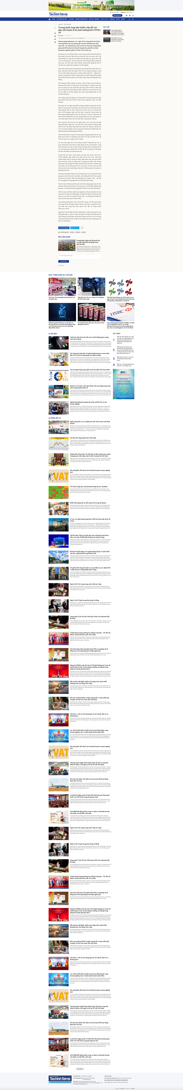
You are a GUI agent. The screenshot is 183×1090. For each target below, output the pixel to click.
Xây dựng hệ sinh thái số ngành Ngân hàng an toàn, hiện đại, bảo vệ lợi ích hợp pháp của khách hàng (89, 354)
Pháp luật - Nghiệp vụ (94, 19)
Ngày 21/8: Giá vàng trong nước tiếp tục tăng (85, 584)
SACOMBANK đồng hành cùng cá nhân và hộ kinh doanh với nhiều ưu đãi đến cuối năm (89, 812)
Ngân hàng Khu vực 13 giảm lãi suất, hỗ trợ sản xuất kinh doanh (90, 422)
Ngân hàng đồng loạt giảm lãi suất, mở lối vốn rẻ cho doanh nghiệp (88, 403)
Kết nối (118, 19)
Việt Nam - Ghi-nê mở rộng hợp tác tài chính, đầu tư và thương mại (89, 715)
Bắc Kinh (83, 232)
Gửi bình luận (64, 261)
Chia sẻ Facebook (64, 227)
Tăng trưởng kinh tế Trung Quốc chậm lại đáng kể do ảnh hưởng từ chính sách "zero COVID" (117, 32)
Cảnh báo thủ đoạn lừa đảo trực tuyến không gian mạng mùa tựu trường (89, 338)
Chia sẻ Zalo (75, 227)
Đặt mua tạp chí (117, 15)
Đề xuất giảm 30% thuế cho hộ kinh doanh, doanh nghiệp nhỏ (90, 471)
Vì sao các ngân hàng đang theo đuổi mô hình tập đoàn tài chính (90, 520)
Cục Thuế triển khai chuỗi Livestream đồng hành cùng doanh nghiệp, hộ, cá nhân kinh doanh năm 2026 (89, 731)
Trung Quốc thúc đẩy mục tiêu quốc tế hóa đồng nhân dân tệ (91, 323)
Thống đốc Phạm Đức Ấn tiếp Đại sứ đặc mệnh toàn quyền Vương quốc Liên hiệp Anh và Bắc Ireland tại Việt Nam (90, 455)
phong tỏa (78, 232)
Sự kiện (53, 19)
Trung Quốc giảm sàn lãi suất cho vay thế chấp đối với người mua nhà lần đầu (88, 242)
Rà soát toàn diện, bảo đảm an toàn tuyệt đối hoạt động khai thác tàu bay (89, 780)
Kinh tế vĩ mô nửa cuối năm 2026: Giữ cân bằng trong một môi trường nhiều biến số (90, 387)
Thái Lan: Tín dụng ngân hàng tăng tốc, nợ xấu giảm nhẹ (62, 298)
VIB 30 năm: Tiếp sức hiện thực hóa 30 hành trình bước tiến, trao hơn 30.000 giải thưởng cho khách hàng (89, 536)
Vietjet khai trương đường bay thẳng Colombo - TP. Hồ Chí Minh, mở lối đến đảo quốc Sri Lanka (90, 634)
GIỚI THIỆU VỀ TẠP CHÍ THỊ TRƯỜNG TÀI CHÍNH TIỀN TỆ (116, 1080)
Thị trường (71, 19)
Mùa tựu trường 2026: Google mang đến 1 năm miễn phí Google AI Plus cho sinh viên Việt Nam (89, 699)
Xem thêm (80, 1069)
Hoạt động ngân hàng (62, 19)
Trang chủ (60, 24)
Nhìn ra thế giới (104, 19)
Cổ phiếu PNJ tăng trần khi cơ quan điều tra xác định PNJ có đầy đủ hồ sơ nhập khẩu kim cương (90, 569)
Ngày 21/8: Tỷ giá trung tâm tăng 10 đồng (84, 600)
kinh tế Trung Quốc (64, 232)
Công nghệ (112, 19)
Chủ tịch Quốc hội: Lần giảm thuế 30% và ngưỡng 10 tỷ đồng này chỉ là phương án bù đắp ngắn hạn (89, 650)
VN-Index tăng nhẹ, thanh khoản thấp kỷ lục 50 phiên (88, 487)
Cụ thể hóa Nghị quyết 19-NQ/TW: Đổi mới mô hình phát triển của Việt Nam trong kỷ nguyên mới (90, 796)
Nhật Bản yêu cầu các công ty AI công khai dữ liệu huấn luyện (91, 298)
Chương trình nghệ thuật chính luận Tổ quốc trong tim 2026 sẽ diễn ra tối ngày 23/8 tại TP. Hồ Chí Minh (89, 764)
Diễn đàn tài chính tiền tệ (81, 19)
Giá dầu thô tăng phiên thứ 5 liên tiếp (83, 438)
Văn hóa (123, 19)
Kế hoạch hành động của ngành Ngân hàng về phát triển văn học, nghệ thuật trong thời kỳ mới (90, 552)
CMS (123, 1088)
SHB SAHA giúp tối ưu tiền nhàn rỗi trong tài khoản (88, 503)
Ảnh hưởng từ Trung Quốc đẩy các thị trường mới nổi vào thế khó (117, 39)
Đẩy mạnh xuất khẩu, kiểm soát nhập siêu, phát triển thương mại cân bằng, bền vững (88, 682)
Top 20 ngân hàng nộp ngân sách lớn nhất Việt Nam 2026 (90, 370)
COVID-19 (72, 232)
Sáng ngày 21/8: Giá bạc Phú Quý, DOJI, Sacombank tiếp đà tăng (90, 617)
